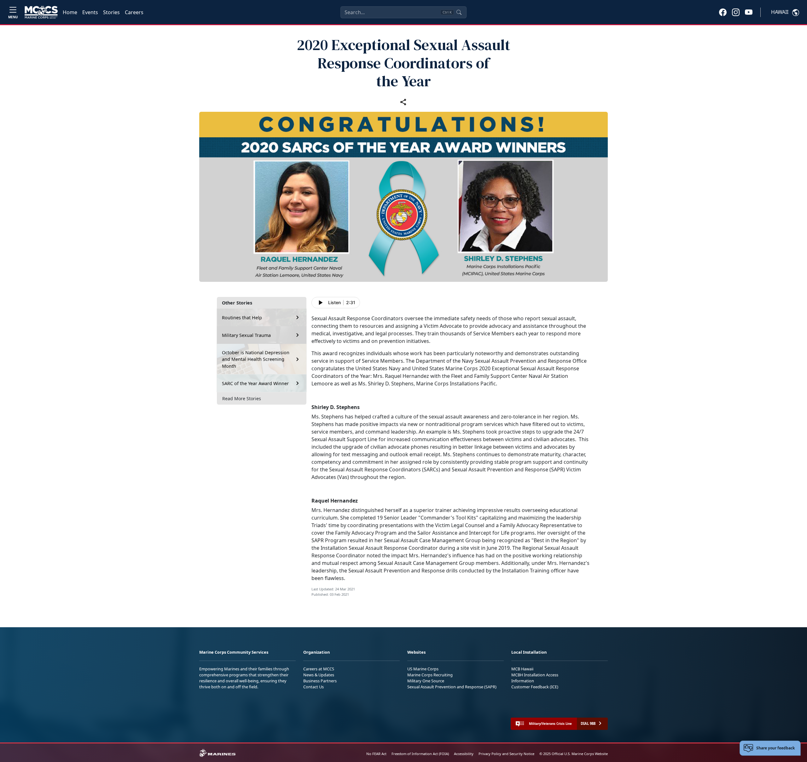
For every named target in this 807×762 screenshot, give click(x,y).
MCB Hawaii (522, 669)
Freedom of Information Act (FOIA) (420, 753)
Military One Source (425, 681)
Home (70, 12)
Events (90, 12)
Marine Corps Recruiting (430, 675)
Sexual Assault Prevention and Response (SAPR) (451, 687)
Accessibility (463, 753)
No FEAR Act (376, 753)
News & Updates (318, 675)
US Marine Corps (422, 669)
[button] (723, 12)
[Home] (41, 12)
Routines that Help (242, 317)
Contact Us (313, 687)
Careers (134, 12)
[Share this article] (403, 101)
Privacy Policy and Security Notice (506, 753)
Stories (111, 12)
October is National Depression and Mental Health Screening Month (255, 359)
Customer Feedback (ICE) (534, 687)
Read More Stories (241, 398)
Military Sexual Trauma (246, 335)
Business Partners (320, 681)
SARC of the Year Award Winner (255, 383)
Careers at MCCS (318, 669)
